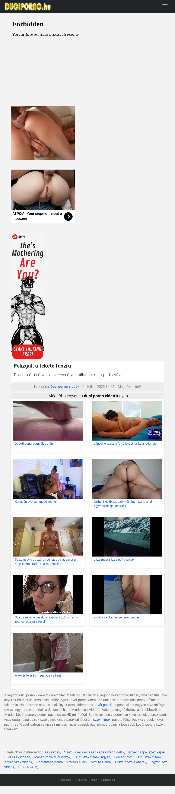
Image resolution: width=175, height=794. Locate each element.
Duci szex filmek (149, 757)
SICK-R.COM (27, 767)
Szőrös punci (77, 762)
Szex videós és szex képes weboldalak (94, 752)
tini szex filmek (99, 720)
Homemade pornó (49, 762)
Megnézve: (126, 387)
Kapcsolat (65, 779)
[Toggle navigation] (165, 6)
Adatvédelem (108, 779)
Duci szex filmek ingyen (92, 757)
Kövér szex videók (18, 762)
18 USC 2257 (81, 779)
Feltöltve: (89, 387)
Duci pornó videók (65, 387)
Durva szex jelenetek (130, 762)
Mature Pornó (101, 762)
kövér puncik (103, 705)
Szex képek (51, 752)
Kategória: (42, 387)
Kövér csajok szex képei (146, 752)
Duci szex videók (17, 757)
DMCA (94, 779)
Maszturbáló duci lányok (52, 757)
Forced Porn (123, 757)
